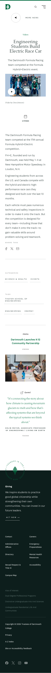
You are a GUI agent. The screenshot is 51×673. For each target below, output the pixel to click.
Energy (29, 311)
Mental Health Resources (35, 556)
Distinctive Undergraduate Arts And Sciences (24, 601)
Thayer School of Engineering (16, 300)
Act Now (11, 517)
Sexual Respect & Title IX (13, 566)
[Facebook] (6, 664)
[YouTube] (26, 664)
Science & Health (16, 279)
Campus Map (11, 575)
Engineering (13, 311)
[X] (13, 664)
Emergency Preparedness (35, 545)
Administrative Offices (11, 545)
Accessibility (35, 565)
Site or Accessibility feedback (18, 648)
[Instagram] (19, 664)
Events (35, 279)
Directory (9, 554)
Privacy (8, 635)
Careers (32, 536)
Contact (8, 536)
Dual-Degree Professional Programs (20, 595)
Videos (25, 35)
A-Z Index (9, 641)
